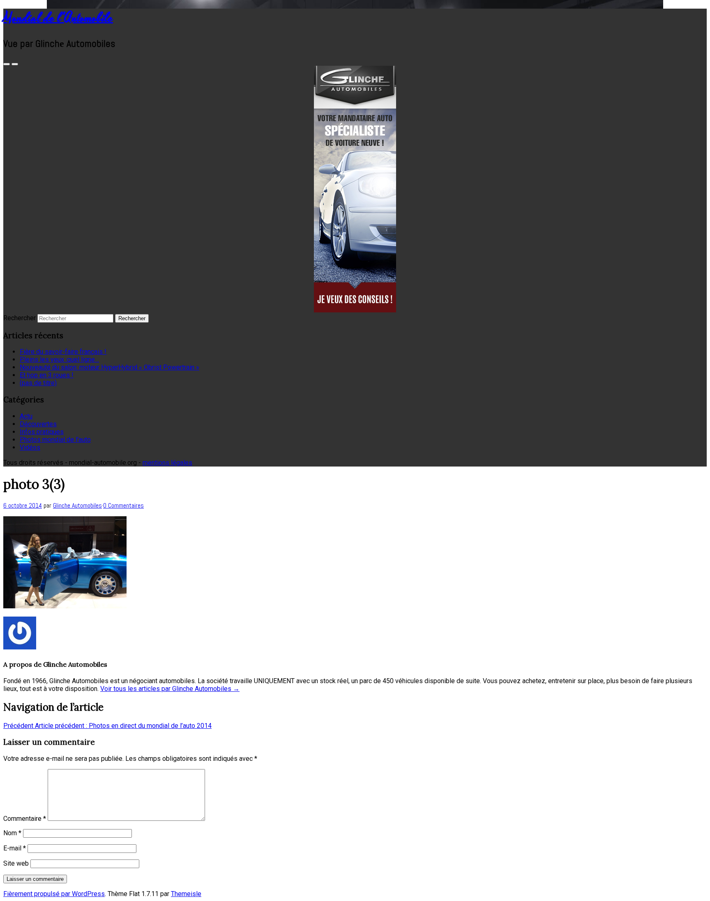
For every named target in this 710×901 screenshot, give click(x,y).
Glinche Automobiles (77, 505)
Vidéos (30, 447)
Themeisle (186, 894)
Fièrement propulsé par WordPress (54, 894)
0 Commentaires (123, 505)
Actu (26, 416)
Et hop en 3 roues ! (47, 375)
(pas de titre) (38, 383)
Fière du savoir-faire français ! (63, 352)
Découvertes (38, 424)
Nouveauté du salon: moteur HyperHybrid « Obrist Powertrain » (109, 367)
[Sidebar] (6, 64)
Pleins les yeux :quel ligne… (59, 359)
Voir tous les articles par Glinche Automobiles (170, 689)
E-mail (14, 848)
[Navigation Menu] (15, 64)
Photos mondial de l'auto (55, 440)
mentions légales (167, 463)
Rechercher (19, 318)
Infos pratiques (42, 432)
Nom (12, 833)
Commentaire (24, 818)
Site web (16, 863)
